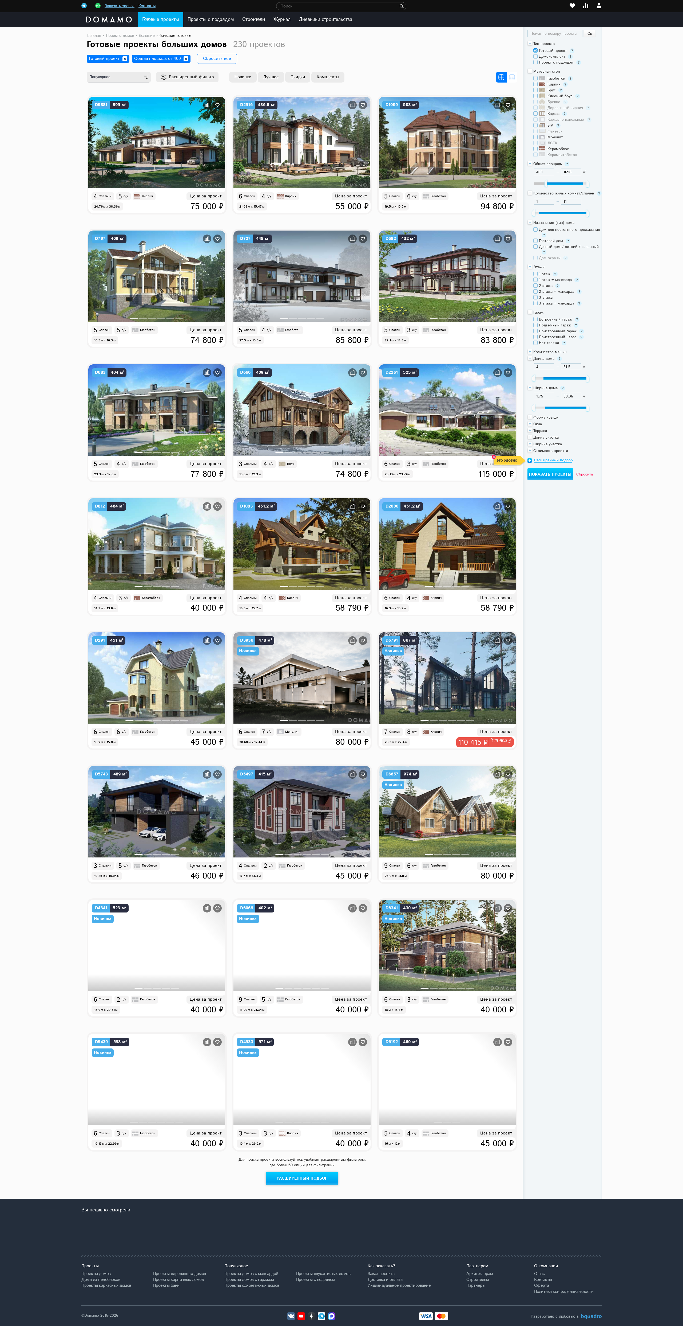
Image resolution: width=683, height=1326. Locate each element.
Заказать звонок (119, 6)
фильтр (191, 77)
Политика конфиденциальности (564, 1291)
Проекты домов (96, 1274)
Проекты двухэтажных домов (323, 1274)
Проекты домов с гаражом (249, 1279)
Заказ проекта (381, 1274)
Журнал (282, 19)
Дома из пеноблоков (100, 1279)
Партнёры (475, 1285)
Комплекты (328, 77)
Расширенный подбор (302, 1178)
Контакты (147, 6)
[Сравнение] (585, 5)
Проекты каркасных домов (106, 1285)
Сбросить (584, 474)
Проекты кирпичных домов (178, 1279)
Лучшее (271, 77)
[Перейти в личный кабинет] (599, 5)
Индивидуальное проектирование (399, 1285)
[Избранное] (572, 5)
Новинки (243, 77)
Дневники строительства (325, 19)
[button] (134, 318)
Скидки (298, 77)
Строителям (477, 1279)
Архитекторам (479, 1274)
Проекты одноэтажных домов (251, 1285)
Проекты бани (166, 1285)
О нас (539, 1274)
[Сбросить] (124, 58)
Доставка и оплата (385, 1279)
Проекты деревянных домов (179, 1274)
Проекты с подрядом (211, 19)
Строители (253, 19)
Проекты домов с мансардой (251, 1274)
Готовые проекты (160, 19)
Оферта (541, 1285)
